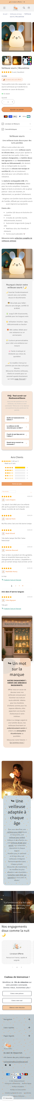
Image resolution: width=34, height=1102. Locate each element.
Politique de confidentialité (12, 1083)
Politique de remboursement (18, 1089)
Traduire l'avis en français (12, 580)
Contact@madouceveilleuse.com (16, 1062)
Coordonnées (27, 1093)
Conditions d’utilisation (18, 1096)
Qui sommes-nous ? (17, 743)
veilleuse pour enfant (17, 837)
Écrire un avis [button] (17, 484)
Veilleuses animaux (16, 14)
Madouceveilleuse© (19, 1081)
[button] (4, 7)
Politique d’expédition (18, 1086)
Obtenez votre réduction (17, 1007)
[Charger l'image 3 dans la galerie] (27, 60)
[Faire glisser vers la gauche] (13, 967)
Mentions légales (26, 1083)
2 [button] (15, 586)
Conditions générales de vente (13, 1093)
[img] (7, 496)
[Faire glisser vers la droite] (21, 967)
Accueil (5, 14)
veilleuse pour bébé (14, 832)
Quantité (4, 98)
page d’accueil (20, 379)
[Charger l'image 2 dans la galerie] (17, 60)
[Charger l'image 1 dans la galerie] (6, 60)
